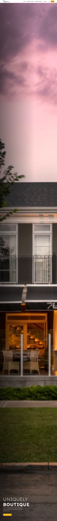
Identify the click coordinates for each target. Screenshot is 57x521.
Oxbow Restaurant (38, 1)
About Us (45, 1)
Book (53, 1)
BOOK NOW (7, 514)
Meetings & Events (30, 1)
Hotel (24, 1)
